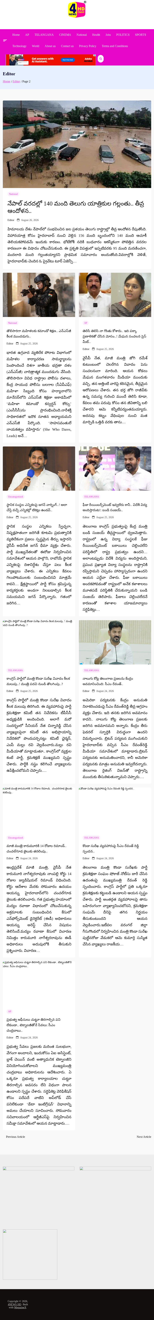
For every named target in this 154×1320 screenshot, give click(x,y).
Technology (19, 46)
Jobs (108, 34)
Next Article (144, 1136)
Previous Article (15, 1136)
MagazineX (20, 1307)
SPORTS (140, 34)
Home (16, 34)
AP (27, 34)
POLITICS (123, 34)
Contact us (67, 46)
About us (50, 46)
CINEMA (65, 34)
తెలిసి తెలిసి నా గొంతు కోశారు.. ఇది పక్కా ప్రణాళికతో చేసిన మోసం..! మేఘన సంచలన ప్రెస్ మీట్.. (114, 336)
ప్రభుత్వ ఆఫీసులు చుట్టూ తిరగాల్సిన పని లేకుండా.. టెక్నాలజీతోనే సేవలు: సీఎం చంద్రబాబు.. (33, 1025)
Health (96, 34)
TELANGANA (44, 34)
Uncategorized (15, 496)
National (82, 34)
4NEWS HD (14, 1304)
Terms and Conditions (115, 46)
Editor (11, 220)
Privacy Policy (87, 46)
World (35, 46)
